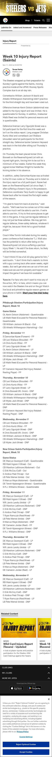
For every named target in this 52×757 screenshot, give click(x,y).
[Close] (49, 699)
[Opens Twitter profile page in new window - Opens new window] (14, 75)
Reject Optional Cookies (26, 744)
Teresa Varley (17, 69)
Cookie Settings (26, 737)
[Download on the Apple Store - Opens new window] (16, 688)
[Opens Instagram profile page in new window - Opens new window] (18, 75)
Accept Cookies (26, 752)
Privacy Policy (23, 732)
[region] (26, 726)
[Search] (43, 20)
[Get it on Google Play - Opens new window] (34, 689)
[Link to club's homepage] (5, 19)
